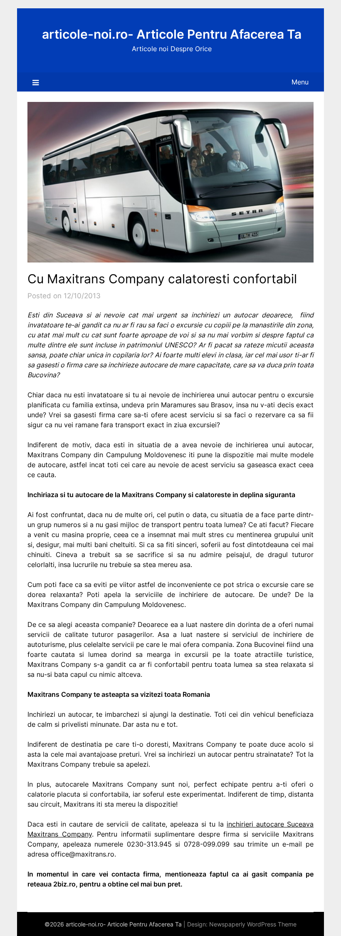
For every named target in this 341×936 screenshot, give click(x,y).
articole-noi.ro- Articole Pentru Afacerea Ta (171, 34)
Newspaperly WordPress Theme (253, 924)
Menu (300, 82)
